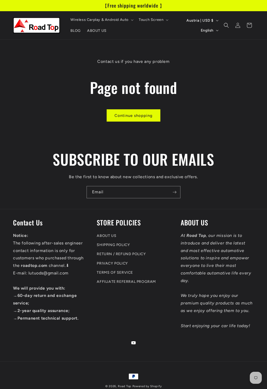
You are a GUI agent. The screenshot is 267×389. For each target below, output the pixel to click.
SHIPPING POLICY (113, 245)
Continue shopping (133, 115)
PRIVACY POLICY (112, 263)
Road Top (124, 386)
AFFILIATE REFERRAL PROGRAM (126, 281)
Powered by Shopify (147, 386)
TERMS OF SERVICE (115, 272)
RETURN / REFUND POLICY (121, 254)
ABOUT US (106, 236)
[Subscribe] (174, 192)
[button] (101, 19)
